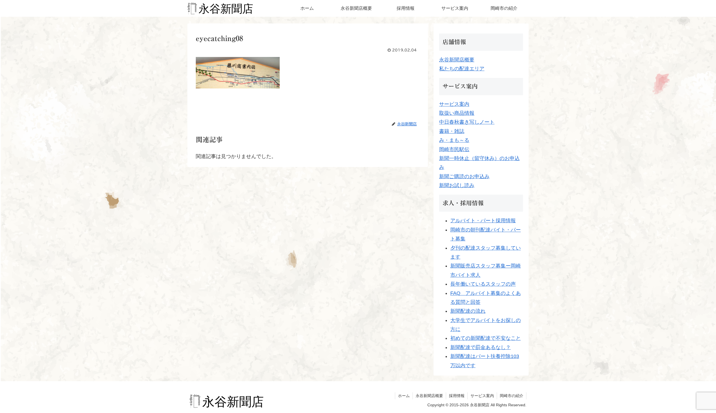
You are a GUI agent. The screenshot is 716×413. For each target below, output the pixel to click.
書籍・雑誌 (451, 131)
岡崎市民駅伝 (454, 149)
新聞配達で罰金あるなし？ (480, 347)
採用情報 (457, 395)
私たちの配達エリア (461, 68)
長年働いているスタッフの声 (483, 284)
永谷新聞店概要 (456, 60)
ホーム (404, 395)
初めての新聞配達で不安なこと (485, 338)
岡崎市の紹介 (511, 395)
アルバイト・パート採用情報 (483, 220)
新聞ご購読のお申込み (464, 176)
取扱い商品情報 (456, 113)
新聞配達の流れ (468, 311)
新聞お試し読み (456, 185)
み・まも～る (454, 140)
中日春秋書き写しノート (466, 122)
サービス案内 (454, 104)
